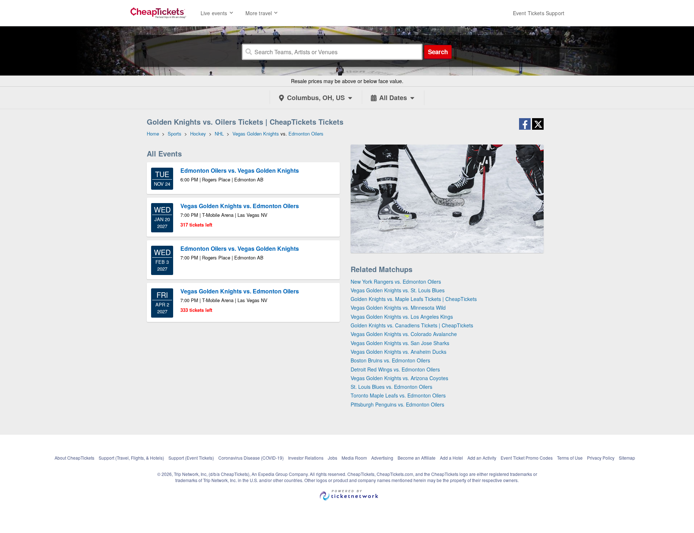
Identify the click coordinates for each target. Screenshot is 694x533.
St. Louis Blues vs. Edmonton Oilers (391, 386)
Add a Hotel (451, 458)
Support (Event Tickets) (191, 458)
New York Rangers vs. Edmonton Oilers (396, 281)
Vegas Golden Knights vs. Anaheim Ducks (398, 351)
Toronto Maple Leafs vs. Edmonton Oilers (398, 395)
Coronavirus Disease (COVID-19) (251, 458)
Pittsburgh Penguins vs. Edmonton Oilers (397, 404)
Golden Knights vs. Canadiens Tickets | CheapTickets (412, 325)
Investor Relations (306, 458)
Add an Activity (481, 458)
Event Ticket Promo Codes (527, 458)
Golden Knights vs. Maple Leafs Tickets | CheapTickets (414, 298)
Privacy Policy (600, 458)
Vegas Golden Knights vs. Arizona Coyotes (399, 378)
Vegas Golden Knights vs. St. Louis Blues (398, 290)
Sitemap (627, 458)
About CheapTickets (74, 458)
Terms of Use (570, 458)
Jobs (332, 458)
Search (438, 51)
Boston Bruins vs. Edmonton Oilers (390, 360)
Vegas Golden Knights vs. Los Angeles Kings (402, 316)
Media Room (354, 458)
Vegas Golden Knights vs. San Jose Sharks (400, 343)
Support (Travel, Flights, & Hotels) (131, 458)
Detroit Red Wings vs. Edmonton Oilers (395, 369)
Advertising (382, 458)
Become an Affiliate (417, 458)
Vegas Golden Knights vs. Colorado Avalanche (404, 334)
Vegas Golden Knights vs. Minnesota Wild (398, 307)
